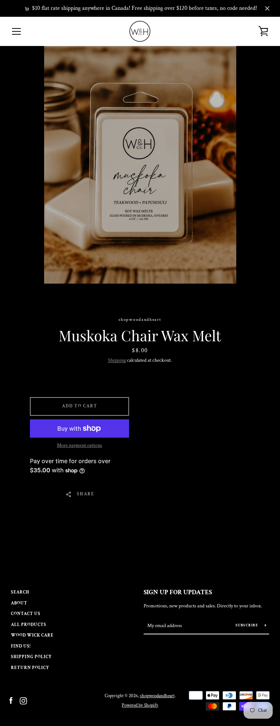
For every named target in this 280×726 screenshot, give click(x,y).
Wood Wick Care (32, 635)
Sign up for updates (178, 592)
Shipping (117, 360)
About (19, 603)
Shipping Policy (31, 657)
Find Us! (21, 646)
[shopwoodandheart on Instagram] (23, 700)
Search (20, 592)
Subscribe (248, 625)
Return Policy (30, 668)
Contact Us (25, 613)
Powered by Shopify (140, 705)
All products (28, 624)
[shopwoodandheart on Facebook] (11, 700)
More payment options (79, 445)
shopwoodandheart (157, 696)
